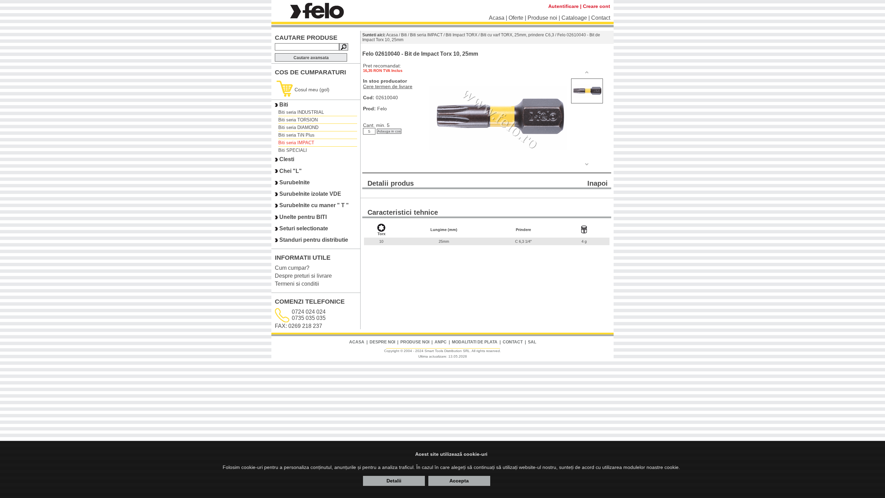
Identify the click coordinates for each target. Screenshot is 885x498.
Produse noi (542, 18)
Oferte (516, 18)
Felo (382, 108)
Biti (283, 105)
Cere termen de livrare (387, 86)
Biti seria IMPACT (296, 142)
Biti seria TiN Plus (296, 135)
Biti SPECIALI (292, 150)
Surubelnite (294, 182)
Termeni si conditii (297, 284)
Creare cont (596, 6)
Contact (600, 18)
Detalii (393, 480)
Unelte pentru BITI (303, 217)
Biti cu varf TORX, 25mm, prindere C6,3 (517, 35)
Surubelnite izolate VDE (310, 194)
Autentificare (563, 6)
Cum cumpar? (292, 268)
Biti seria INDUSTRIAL (301, 112)
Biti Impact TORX (461, 35)
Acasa (496, 18)
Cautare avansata (311, 57)
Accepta (459, 480)
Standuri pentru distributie (313, 240)
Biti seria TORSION (298, 119)
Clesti (286, 160)
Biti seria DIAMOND (298, 127)
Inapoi (597, 183)
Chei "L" (290, 171)
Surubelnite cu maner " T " (314, 206)
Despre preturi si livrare (303, 276)
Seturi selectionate (303, 228)
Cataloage (574, 18)
